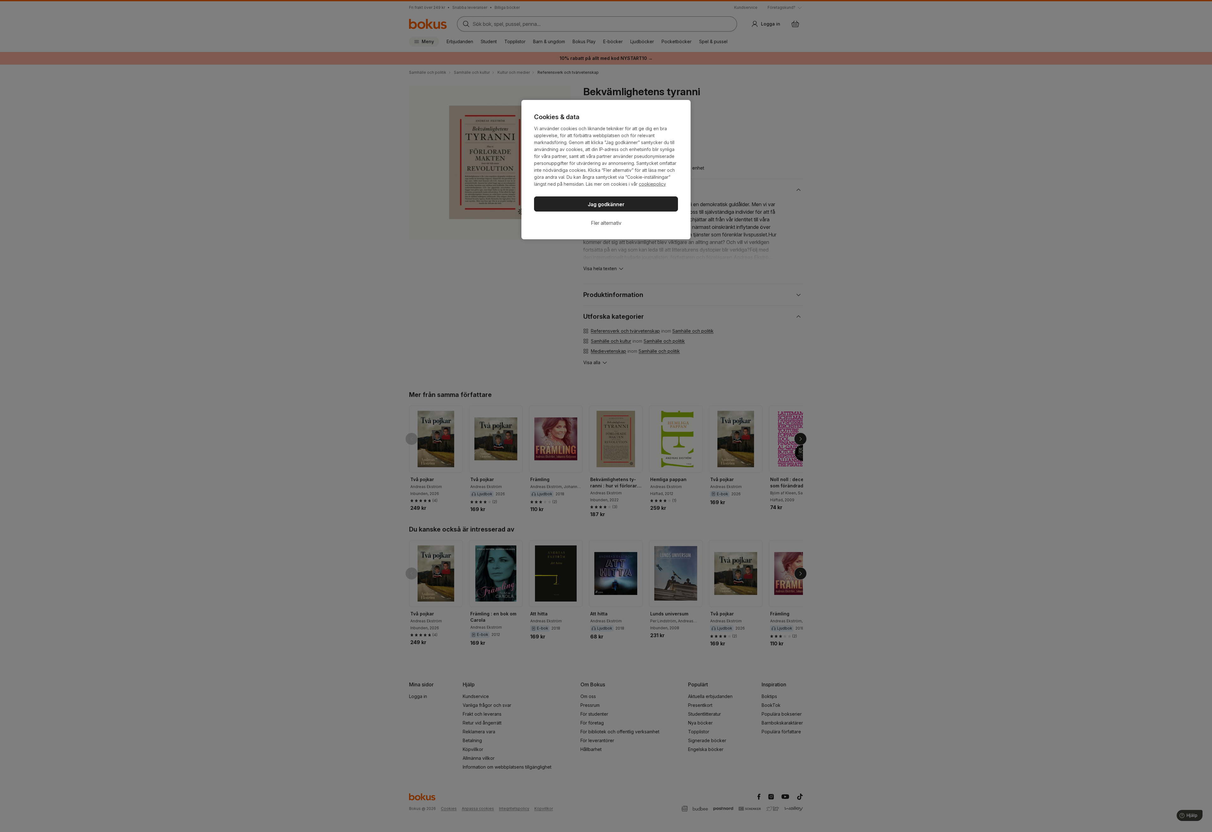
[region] (606, 169)
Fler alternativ (606, 223)
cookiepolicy (652, 184)
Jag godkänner (606, 204)
